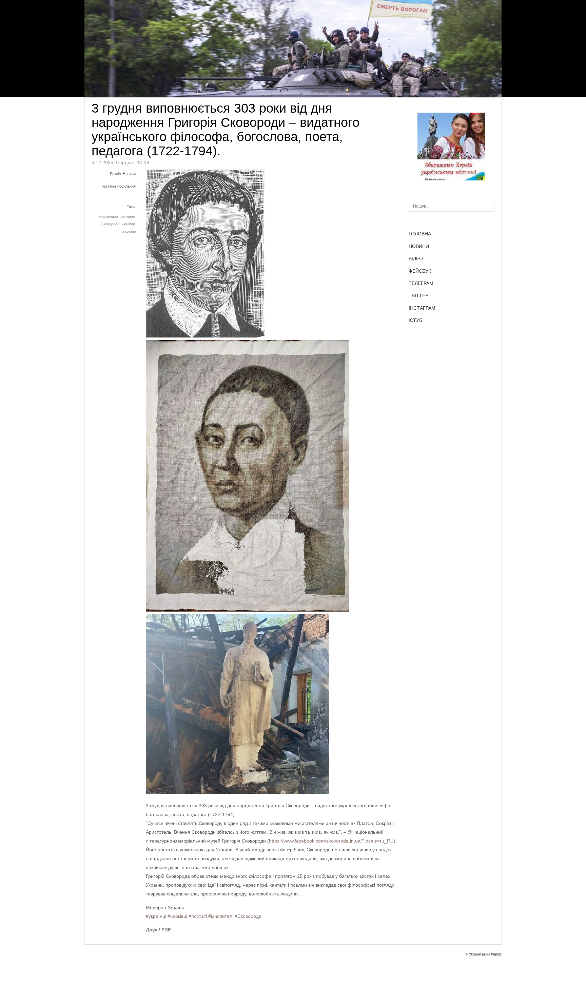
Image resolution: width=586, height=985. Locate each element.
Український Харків (485, 954)
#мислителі (220, 916)
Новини (129, 174)
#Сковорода (248, 916)
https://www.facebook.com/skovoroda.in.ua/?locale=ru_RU (331, 841)
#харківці (177, 916)
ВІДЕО (416, 258)
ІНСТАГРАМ (422, 308)
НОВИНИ (419, 246)
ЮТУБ (415, 320)
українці (128, 224)
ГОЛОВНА (420, 233)
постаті (127, 216)
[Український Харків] (451, 178)
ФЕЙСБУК (420, 271)
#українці (156, 916)
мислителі (108, 216)
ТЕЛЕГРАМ (421, 283)
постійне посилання (119, 186)
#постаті (198, 916)
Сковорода (110, 224)
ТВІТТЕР (418, 295)
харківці (129, 231)
